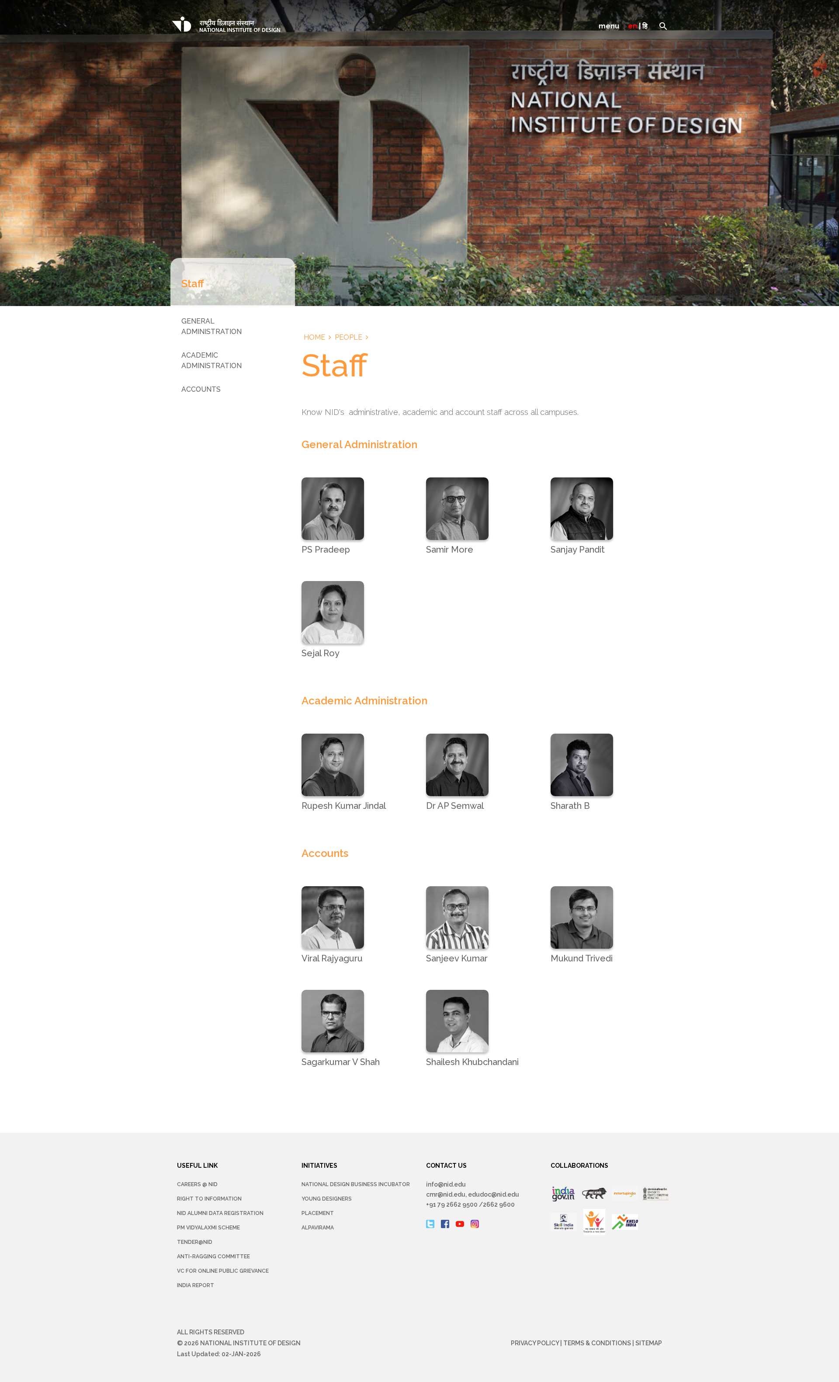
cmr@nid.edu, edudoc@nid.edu (472, 1194)
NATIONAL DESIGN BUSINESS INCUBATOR (356, 1184)
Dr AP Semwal (455, 806)
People (348, 337)
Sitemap (648, 1343)
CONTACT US (446, 1165)
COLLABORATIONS (579, 1165)
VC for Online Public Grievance (223, 1271)
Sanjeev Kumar (457, 958)
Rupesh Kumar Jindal (344, 806)
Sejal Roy (321, 653)
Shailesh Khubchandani (472, 1062)
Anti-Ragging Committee (213, 1256)
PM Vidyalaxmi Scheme (208, 1228)
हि (645, 26)
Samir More (449, 549)
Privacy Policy (535, 1343)
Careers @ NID (197, 1184)
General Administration (211, 326)
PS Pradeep (326, 549)
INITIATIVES (319, 1165)
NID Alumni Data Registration (220, 1213)
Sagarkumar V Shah (341, 1062)
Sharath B (570, 806)
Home (314, 337)
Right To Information (209, 1199)
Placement (318, 1213)
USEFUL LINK (197, 1165)
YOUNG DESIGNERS (327, 1199)
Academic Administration (211, 360)
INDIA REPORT (195, 1285)
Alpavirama (318, 1228)
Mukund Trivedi (582, 958)
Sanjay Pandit (578, 549)
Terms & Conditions (597, 1343)
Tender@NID (194, 1242)
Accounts (201, 389)
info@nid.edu (446, 1184)
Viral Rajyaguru (332, 958)
